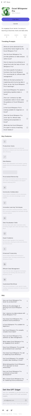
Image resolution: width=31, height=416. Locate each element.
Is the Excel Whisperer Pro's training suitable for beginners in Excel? (14, 110)
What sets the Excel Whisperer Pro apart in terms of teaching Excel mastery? (13, 127)
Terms (20, 413)
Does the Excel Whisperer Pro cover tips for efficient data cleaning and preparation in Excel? (13, 119)
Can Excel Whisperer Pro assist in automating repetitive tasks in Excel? (14, 92)
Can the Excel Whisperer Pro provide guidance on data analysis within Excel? (14, 57)
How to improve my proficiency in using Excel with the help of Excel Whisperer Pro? (14, 64)
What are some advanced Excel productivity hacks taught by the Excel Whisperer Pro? (14, 49)
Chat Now (15, 19)
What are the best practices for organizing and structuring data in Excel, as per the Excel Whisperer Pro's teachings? (14, 83)
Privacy (15, 413)
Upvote (15, 23)
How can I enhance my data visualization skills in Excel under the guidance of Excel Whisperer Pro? (14, 101)
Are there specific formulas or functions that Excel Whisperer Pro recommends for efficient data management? (14, 73)
